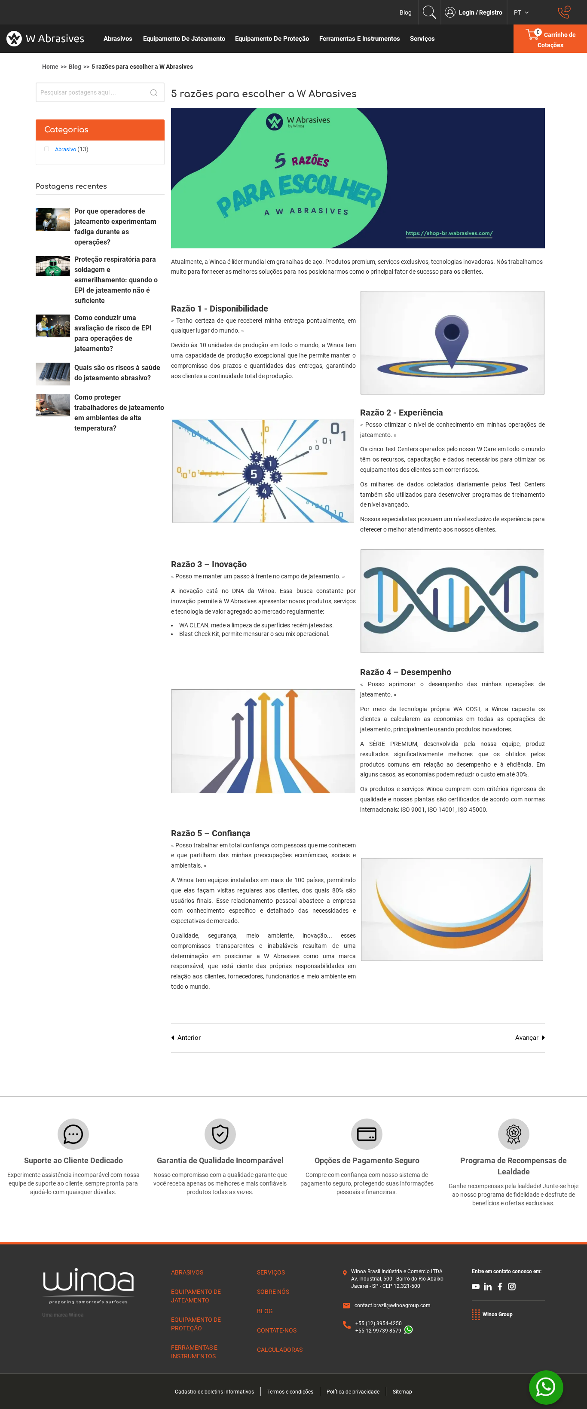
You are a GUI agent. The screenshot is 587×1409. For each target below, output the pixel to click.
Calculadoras (280, 1349)
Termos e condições (290, 1392)
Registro (490, 12)
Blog (406, 12)
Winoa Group (498, 1314)
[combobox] (100, 92)
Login (467, 12)
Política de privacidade (353, 1392)
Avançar (526, 1038)
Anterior (189, 1038)
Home (50, 66)
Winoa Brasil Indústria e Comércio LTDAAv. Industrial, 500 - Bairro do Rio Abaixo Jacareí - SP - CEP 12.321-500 (397, 1278)
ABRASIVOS (187, 1272)
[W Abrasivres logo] (49, 38)
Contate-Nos (277, 1330)
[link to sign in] (452, 12)
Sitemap (402, 1392)
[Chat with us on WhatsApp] (546, 1387)
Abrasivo (66, 149)
